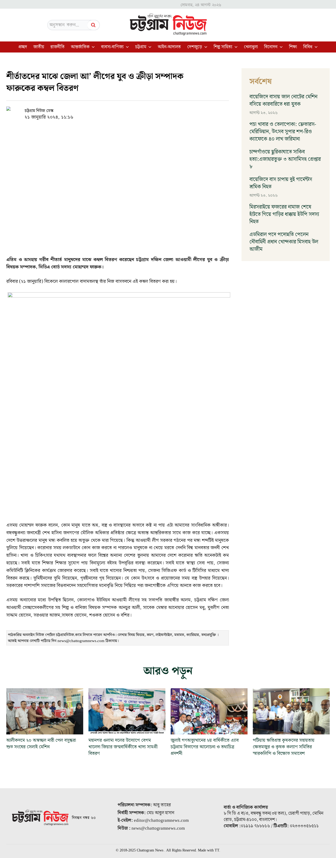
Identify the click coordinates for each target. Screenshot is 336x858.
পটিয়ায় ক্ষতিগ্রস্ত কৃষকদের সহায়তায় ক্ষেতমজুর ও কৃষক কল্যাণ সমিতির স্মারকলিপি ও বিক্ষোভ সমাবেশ (283, 747)
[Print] (150, 110)
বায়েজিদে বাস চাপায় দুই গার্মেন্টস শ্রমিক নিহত (280, 183)
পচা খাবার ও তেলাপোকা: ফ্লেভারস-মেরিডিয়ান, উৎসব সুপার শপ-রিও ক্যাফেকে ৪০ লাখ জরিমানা (282, 131)
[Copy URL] (101, 110)
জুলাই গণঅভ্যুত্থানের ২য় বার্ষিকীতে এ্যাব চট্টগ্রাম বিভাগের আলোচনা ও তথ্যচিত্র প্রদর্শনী (205, 747)
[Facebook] (113, 110)
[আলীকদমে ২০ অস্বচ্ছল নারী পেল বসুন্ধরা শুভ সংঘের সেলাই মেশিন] (44, 711)
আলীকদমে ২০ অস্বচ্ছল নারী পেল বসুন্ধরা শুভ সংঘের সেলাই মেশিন (41, 744)
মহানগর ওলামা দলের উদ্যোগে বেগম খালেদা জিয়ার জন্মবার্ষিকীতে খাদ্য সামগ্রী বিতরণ (123, 747)
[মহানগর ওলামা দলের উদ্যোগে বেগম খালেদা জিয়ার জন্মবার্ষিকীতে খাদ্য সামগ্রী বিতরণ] (126, 711)
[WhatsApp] (125, 110)
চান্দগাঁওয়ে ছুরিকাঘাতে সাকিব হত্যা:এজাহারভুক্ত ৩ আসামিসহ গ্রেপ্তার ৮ (285, 159)
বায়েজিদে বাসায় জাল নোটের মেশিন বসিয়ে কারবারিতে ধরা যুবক (283, 100)
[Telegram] (138, 110)
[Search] (93, 25)
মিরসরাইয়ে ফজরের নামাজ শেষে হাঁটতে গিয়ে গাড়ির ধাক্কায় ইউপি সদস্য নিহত (284, 214)
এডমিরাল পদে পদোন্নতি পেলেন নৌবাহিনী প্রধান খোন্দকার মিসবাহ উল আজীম (283, 241)
